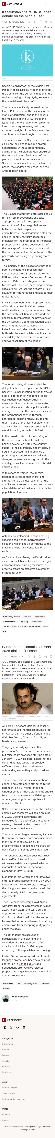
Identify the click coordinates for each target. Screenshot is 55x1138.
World (5, 1066)
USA (18, 984)
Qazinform (33, 674)
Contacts (6, 1120)
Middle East (37, 622)
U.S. (6, 661)
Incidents (6, 1072)
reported (30, 956)
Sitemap (6, 1114)
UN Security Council (11, 617)
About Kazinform (9, 1087)
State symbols (8, 1093)
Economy (6, 1055)
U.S (31, 963)
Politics (5, 1049)
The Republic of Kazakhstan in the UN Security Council (25, 626)
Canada (23, 963)
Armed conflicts (9, 622)
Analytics (6, 1061)
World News (8, 984)
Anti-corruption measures (13, 1099)
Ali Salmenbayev (20, 996)
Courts (6, 988)
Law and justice (30, 984)
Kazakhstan (40, 617)
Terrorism (27, 617)
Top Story (24, 622)
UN (4, 631)
